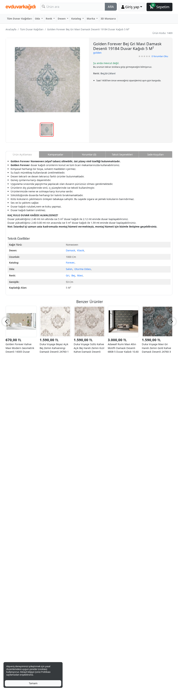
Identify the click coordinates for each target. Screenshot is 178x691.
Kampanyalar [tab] (55, 154)
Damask (70, 250)
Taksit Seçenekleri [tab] (122, 154)
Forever (70, 262)
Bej (73, 275)
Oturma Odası (82, 269)
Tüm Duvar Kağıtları (19, 18)
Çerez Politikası (42, 671)
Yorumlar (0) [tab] (89, 154)
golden (97, 52)
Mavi (80, 275)
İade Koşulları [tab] (155, 154)
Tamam (33, 683)
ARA (111, 7)
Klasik (80, 250)
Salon (69, 269)
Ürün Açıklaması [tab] (22, 154)
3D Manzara (108, 18)
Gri (67, 275)
